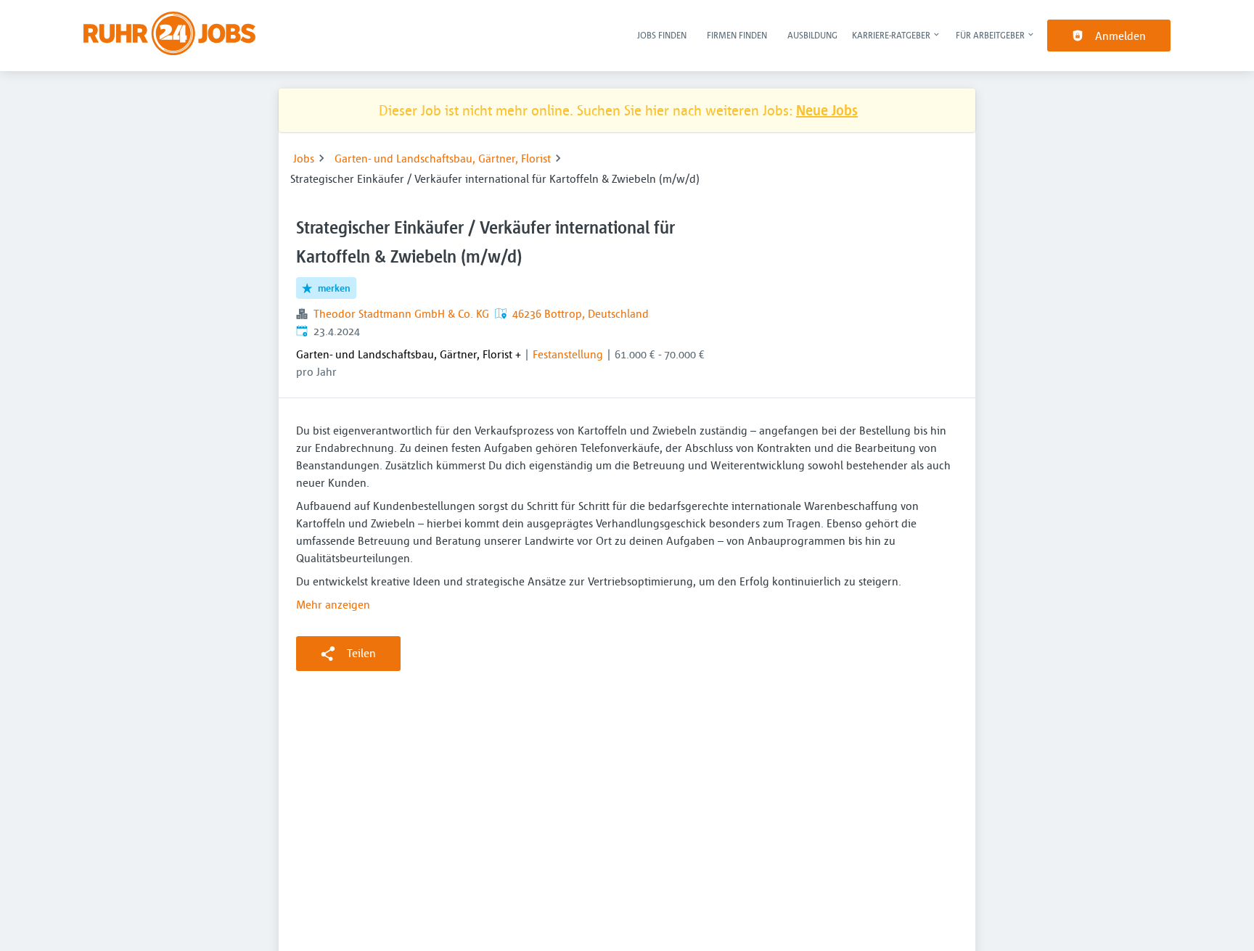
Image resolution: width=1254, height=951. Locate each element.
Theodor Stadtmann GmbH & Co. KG (401, 313)
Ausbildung (812, 35)
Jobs (303, 158)
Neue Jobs (827, 110)
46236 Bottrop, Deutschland (580, 313)
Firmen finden (737, 35)
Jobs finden (662, 35)
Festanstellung (568, 354)
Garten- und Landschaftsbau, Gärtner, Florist (443, 158)
